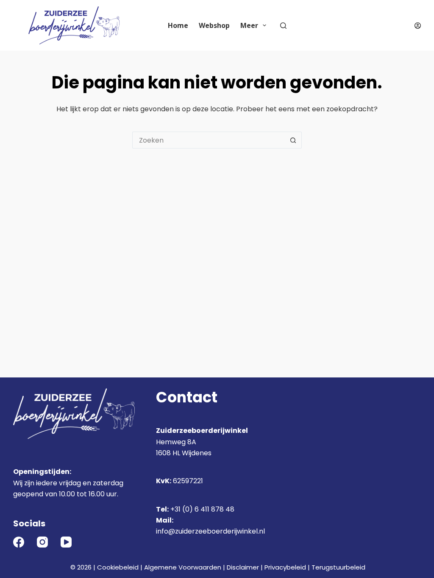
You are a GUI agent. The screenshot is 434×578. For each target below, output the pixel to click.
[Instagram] (42, 542)
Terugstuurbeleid (338, 567)
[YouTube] (66, 542)
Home (178, 25)
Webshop (214, 25)
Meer (249, 25)
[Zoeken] (283, 25)
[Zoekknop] (293, 140)
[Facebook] (18, 542)
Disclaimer (243, 567)
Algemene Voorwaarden (182, 567)
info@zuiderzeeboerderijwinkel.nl (210, 531)
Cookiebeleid (118, 567)
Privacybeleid (285, 567)
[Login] (418, 25)
